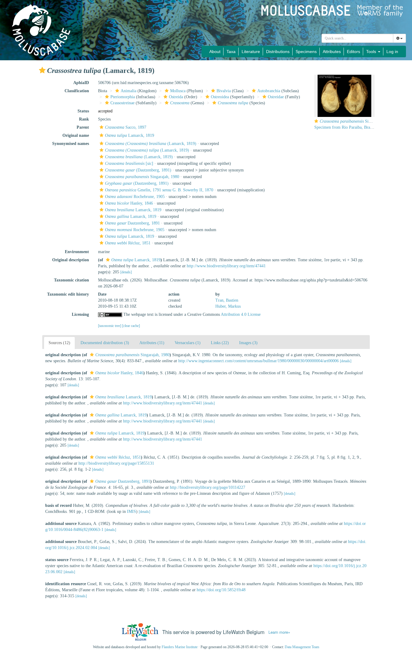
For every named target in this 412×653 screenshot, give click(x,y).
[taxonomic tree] (110, 326)
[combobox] (357, 38)
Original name (75, 135)
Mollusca (177, 91)
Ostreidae (276, 97)
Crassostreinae (122, 103)
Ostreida (176, 97)
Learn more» (279, 632)
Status (83, 111)
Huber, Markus (228, 306)
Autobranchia (268, 91)
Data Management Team (302, 647)
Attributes (332, 51)
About (214, 51)
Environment (77, 252)
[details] (126, 272)
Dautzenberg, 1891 (132, 223)
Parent (83, 127)
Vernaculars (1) (188, 343)
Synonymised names (70, 143)
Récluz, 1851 (128, 243)
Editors (353, 51)
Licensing (80, 314)
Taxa (231, 51)
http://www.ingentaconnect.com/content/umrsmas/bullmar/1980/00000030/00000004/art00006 (258, 361)
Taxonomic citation (71, 280)
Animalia (128, 91)
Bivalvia (224, 91)
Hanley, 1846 (129, 203)
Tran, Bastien (226, 300)
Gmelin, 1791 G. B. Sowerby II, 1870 (159, 190)
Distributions (278, 51)
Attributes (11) (151, 343)
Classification (77, 91)
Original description (70, 260)
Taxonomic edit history (68, 294)
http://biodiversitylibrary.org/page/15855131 (116, 463)
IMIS (131, 511)
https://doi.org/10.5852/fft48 (221, 590)
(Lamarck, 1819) (150, 143)
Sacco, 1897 (125, 127)
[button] (42, 70)
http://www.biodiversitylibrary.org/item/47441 (226, 266)
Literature (251, 51)
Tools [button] (371, 51)
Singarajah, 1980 (142, 176)
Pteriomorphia (122, 97)
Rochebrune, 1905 (135, 196)
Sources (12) (59, 343)
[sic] (129, 163)
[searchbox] (357, 38)
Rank (84, 119)
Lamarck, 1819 (129, 135)
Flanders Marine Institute (180, 647)
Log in (392, 51)
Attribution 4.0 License (241, 314)
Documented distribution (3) (105, 343)
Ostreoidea (220, 97)
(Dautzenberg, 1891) (138, 170)
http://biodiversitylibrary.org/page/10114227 (207, 487)
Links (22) (220, 343)
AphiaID (81, 82)
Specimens (306, 51)
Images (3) (248, 343)
